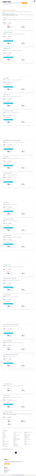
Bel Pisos (6, 17)
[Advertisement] (18, 70)
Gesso (14, 442)
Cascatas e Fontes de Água (17, 432)
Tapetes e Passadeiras (27, 439)
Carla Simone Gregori (8, 32)
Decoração (14, 436)
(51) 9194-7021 (7, 82)
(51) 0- (5, 36)
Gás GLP (14, 441)
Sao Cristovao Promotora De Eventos (11, 324)
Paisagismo (26, 436)
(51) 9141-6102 (7, 177)
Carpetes (4, 445)
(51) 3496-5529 (7, 345)
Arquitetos (4, 438)
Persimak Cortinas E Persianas (10, 278)
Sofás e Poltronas (26, 437)
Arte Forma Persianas (8, 412)
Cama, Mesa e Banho (6, 443)
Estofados (14, 440)
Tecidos (25, 440)
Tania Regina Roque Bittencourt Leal (11, 354)
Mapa (23, 43)
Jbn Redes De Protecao (8, 110)
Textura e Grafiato (26, 441)
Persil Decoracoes (7, 264)
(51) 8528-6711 (7, 223)
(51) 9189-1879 (7, 144)
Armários (4, 436)
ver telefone (9, 36)
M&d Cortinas (6, 202)
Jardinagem (15, 443)
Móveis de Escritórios (27, 434)
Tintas (25, 442)
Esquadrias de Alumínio (16, 438)
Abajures (4, 432)
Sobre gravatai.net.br (7, 469)
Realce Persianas (7, 294)
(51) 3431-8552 (7, 299)
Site (9, 421)
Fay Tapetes (6, 78)
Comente (10, 43)
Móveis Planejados (27, 435)
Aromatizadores (5, 437)
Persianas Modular (7, 235)
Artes (3, 439)
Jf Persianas (6, 156)
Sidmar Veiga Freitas (8, 340)
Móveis (25, 433)
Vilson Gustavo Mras (8, 383)
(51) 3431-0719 (7, 269)
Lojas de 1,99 (15, 444)
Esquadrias (15, 437)
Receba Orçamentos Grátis (9, 57)
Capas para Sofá (5, 444)
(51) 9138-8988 (7, 161)
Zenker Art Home (7, 395)
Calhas (3, 442)
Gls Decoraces (7, 94)
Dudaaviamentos (7, 48)
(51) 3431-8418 (7, 417)
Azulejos (4, 440)
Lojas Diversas (15, 445)
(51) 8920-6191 (7, 115)
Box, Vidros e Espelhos (6, 441)
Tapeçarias (25, 438)
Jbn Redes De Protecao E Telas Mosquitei (12, 140)
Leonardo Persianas (8, 173)
